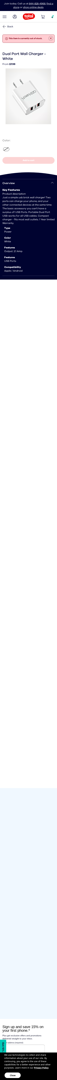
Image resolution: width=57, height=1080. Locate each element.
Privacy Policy (41, 1067)
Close (13, 1075)
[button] (4, 17)
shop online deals (33, 7)
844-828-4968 (37, 3)
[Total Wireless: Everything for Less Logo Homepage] (29, 16)
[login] (15, 17)
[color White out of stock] (6, 149)
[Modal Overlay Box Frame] (4, 1050)
